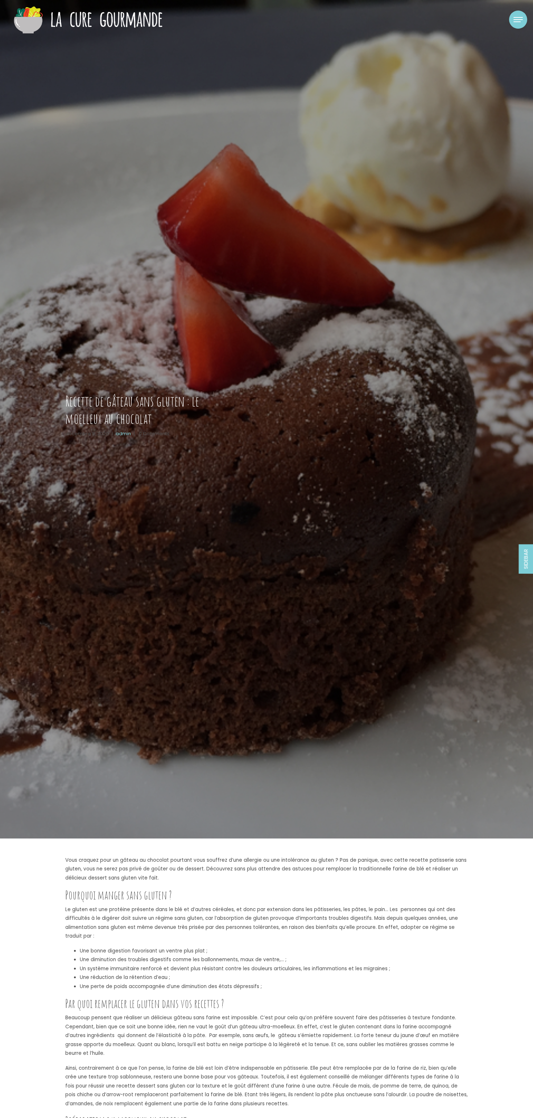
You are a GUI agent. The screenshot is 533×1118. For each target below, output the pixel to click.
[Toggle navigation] (518, 20)
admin (123, 434)
